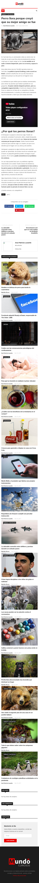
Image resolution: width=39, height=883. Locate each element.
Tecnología (7, 357)
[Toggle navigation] (3, 10)
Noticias (6, 324)
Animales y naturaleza (8, 14)
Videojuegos (7, 296)
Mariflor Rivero (5, 292)
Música (5, 457)
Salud (5, 387)
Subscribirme (10, 840)
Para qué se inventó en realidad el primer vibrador (18, 381)
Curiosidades (7, 420)
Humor (5, 264)
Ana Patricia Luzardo (9, 26)
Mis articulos (18, 245)
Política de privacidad (19, 875)
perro (8, 194)
